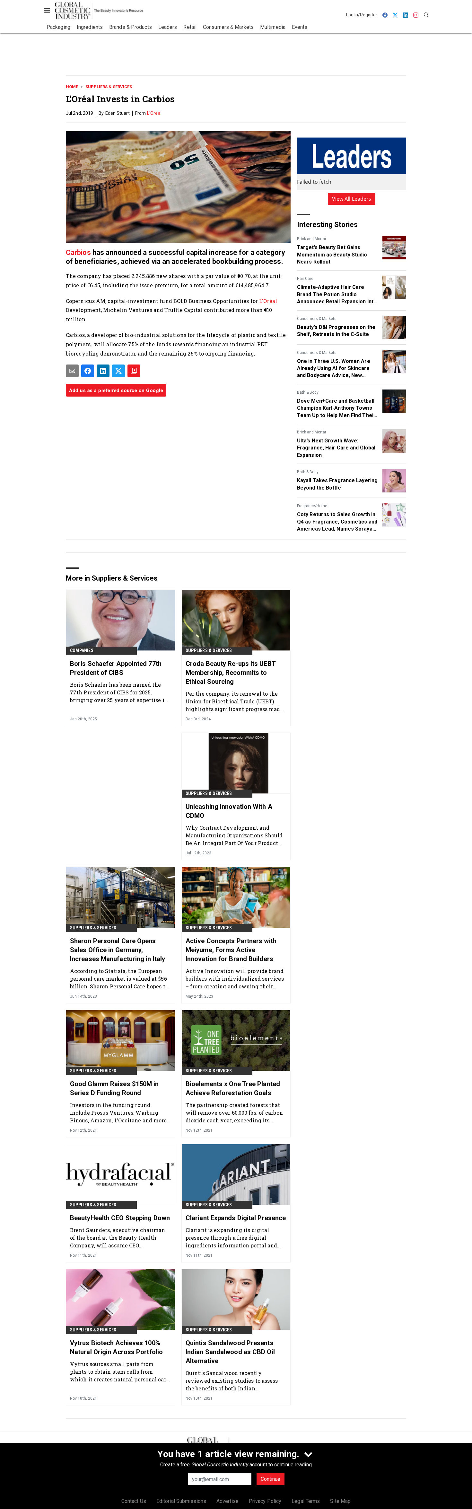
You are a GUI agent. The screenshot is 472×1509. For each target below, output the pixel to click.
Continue (270, 1479)
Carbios (79, 252)
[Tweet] (118, 371)
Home (72, 86)
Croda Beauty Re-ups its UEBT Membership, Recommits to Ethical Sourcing (230, 672)
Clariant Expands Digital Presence (236, 1218)
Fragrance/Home (312, 506)
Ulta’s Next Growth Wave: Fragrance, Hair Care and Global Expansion (336, 448)
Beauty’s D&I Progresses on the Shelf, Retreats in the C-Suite (336, 330)
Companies (81, 650)
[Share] (87, 371)
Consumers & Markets (317, 318)
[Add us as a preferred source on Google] (133, 371)
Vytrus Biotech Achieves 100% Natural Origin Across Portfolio (116, 1347)
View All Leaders (351, 198)
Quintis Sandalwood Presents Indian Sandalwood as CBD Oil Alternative (230, 1352)
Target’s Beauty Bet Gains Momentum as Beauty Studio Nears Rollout (332, 254)
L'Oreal (154, 113)
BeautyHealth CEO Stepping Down (120, 1218)
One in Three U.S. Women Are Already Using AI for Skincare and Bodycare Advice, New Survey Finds (333, 368)
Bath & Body (308, 392)
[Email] (72, 371)
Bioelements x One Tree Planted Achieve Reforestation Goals (233, 1088)
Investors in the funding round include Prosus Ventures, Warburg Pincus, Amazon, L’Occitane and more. (119, 1113)
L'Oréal (268, 301)
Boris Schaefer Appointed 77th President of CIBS (116, 668)
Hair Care (305, 278)
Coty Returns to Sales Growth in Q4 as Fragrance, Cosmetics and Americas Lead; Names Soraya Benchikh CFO (337, 521)
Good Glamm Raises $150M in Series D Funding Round (114, 1088)
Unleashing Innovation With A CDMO (229, 811)
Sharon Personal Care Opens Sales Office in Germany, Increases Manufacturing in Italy (117, 950)
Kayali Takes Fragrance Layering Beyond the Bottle (337, 483)
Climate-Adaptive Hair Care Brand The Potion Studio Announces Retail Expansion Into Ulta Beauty (337, 294)
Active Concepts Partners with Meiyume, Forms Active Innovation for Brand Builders (231, 950)
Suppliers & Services (108, 86)
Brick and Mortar (311, 239)
